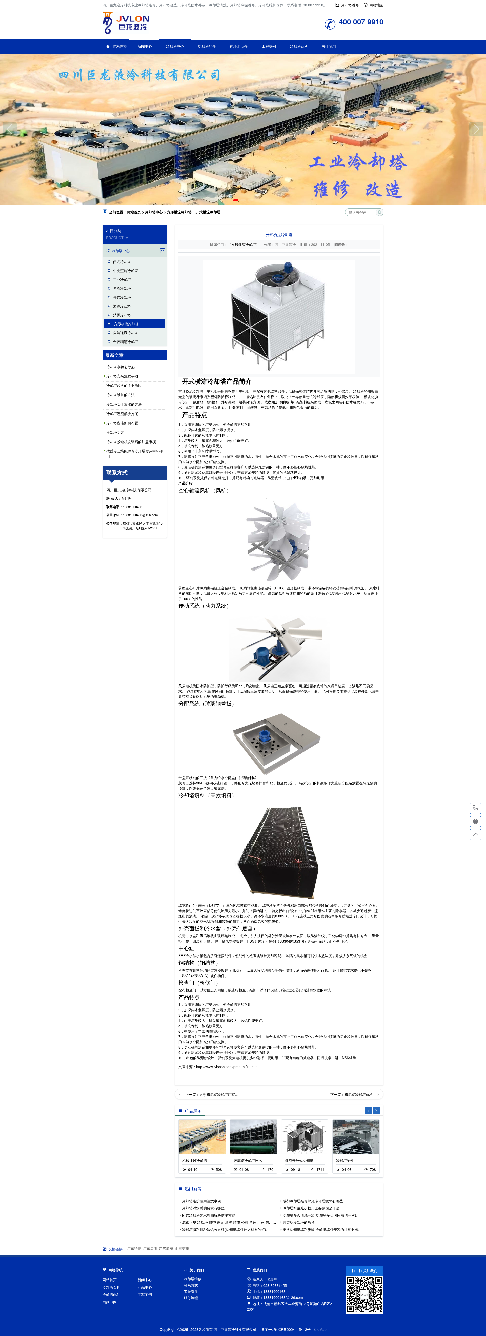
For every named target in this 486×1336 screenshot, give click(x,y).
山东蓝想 (182, 1248)
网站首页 (120, 46)
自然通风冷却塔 (125, 332)
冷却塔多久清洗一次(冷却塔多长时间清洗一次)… (321, 1215)
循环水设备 (239, 46)
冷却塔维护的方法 (120, 394)
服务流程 (191, 1297)
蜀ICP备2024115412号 (292, 1329)
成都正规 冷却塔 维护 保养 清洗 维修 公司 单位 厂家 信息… (229, 1222)
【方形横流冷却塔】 (243, 244)
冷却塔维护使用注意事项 (201, 1200)
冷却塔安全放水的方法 (124, 404)
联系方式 (191, 1285)
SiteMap (320, 1329)
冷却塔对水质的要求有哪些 (203, 1208)
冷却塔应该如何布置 (122, 422)
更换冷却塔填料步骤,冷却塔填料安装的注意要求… (322, 1229)
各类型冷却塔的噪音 (299, 1222)
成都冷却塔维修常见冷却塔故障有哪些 (313, 1200)
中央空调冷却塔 (125, 270)
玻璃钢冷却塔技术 (248, 1160)
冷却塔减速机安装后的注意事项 (131, 441)
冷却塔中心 (175, 46)
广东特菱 (134, 1248)
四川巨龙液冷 (126, 22)
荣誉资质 (191, 1291)
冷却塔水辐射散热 (120, 366)
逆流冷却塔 (122, 288)
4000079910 (475, 808)
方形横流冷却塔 (179, 211)
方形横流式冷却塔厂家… (218, 1094)
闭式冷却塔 (122, 261)
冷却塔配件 (207, 46)
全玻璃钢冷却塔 (125, 341)
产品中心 (145, 1287)
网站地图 (376, 4)
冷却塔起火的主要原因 (124, 385)
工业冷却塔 (122, 279)
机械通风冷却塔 (194, 1160)
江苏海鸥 (166, 1248)
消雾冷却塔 (122, 314)
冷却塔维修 (350, 4)
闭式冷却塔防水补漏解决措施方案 (208, 1215)
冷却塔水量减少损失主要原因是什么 (311, 1208)
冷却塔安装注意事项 (122, 375)
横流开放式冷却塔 (299, 1160)
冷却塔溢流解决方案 (122, 413)
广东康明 (150, 1248)
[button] (235, 200)
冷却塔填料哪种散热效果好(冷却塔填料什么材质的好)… (226, 1229)
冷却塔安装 (115, 432)
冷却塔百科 (299, 46)
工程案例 (269, 46)
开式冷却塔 (122, 297)
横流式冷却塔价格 (359, 1094)
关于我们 (329, 46)
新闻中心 (145, 46)
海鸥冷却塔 (122, 306)
